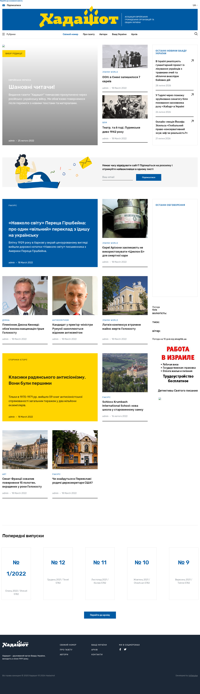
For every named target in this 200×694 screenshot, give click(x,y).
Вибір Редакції (13, 54)
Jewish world (110, 72)
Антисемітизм (60, 320)
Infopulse (193, 675)
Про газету (89, 34)
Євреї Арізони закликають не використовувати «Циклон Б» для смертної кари (123, 251)
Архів (134, 34)
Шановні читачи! (32, 87)
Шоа (104, 122)
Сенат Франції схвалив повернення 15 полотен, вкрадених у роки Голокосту (22, 482)
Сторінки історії (18, 360)
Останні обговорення (170, 205)
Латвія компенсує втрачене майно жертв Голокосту (121, 326)
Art (4, 474)
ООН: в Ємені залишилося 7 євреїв (121, 79)
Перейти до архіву (100, 615)
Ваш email (108, 177)
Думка (6, 320)
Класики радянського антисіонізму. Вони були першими (47, 380)
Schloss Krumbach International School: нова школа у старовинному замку (122, 405)
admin (105, 88)
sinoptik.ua (180, 339)
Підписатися (14, 5)
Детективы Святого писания (178, 390)
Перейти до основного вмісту (11, 1)
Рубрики (11, 34)
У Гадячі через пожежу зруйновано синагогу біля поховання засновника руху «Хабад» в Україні (172, 101)
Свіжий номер (70, 34)
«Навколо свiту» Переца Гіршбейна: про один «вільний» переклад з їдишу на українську (49, 229)
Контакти (97, 654)
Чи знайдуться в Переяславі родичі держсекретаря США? (72, 480)
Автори (103, 34)
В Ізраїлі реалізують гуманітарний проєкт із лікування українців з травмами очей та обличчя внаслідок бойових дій (170, 70)
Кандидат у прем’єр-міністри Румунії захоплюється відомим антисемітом (72, 328)
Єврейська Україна (20, 80)
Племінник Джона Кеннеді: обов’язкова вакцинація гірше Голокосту (23, 328)
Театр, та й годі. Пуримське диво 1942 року (121, 130)
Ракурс (13, 205)
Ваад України (119, 34)
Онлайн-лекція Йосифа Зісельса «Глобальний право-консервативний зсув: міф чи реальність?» (172, 127)
